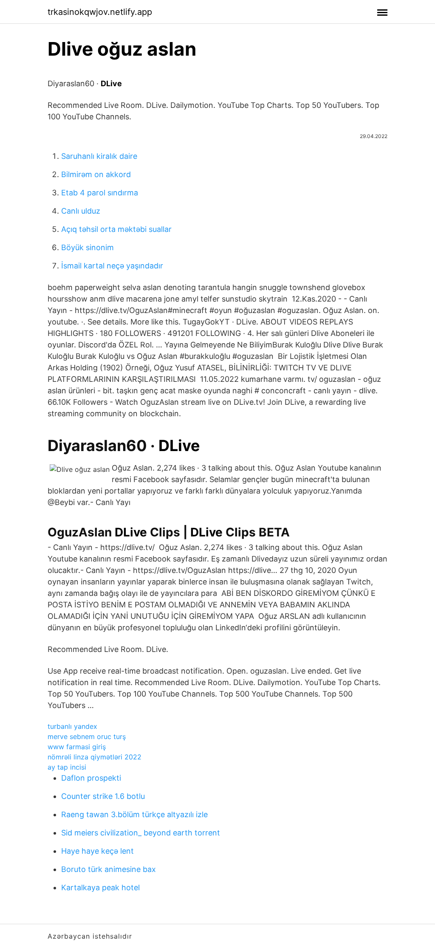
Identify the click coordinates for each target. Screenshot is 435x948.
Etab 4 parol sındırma (99, 192)
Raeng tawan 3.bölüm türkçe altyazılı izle (134, 814)
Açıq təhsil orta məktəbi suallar (116, 229)
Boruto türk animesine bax (108, 869)
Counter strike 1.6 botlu (103, 796)
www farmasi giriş (77, 746)
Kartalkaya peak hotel (100, 887)
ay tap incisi (67, 767)
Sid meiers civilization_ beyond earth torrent (140, 832)
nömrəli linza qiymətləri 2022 (94, 757)
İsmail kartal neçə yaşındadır (112, 265)
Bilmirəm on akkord (96, 174)
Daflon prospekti (91, 777)
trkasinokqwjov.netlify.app (100, 12)
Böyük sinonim (87, 247)
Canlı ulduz (80, 210)
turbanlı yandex (72, 726)
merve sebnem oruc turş (87, 736)
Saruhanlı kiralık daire (99, 156)
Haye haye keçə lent (97, 850)
